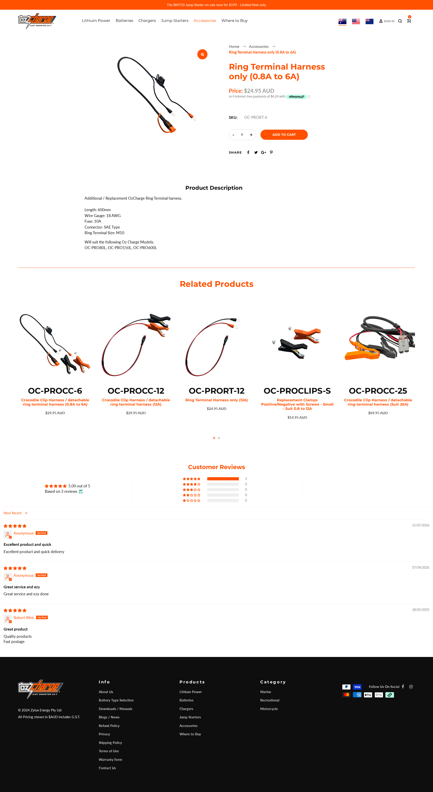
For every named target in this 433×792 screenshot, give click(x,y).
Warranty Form (110, 759)
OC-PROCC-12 (136, 391)
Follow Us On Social (384, 687)
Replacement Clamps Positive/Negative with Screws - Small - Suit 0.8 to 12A (297, 404)
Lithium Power (191, 692)
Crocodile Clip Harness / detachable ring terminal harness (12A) (136, 402)
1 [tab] (214, 438)
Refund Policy (109, 726)
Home (234, 46)
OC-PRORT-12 (216, 391)
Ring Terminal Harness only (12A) (216, 400)
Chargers (186, 709)
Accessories (189, 726)
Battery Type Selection (116, 700)
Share (235, 152)
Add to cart (284, 135)
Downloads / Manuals (115, 709)
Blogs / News (109, 717)
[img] (15, 525)
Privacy (104, 734)
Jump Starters (190, 717)
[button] (192, 478)
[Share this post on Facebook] (248, 152)
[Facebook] (403, 686)
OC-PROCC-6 (55, 391)
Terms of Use (109, 751)
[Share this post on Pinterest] (271, 152)
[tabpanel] (55, 361)
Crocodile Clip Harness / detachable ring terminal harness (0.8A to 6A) (55, 402)
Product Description (214, 188)
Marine (265, 692)
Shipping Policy (110, 743)
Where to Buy (190, 734)
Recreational (269, 700)
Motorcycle (269, 709)
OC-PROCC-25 (378, 391)
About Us (106, 692)
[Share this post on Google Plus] (263, 152)
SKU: (233, 117)
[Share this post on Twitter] (256, 152)
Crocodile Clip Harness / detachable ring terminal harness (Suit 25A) (378, 402)
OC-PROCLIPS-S (297, 391)
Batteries (186, 700)
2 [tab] (219, 438)
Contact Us (107, 768)
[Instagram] (411, 686)
